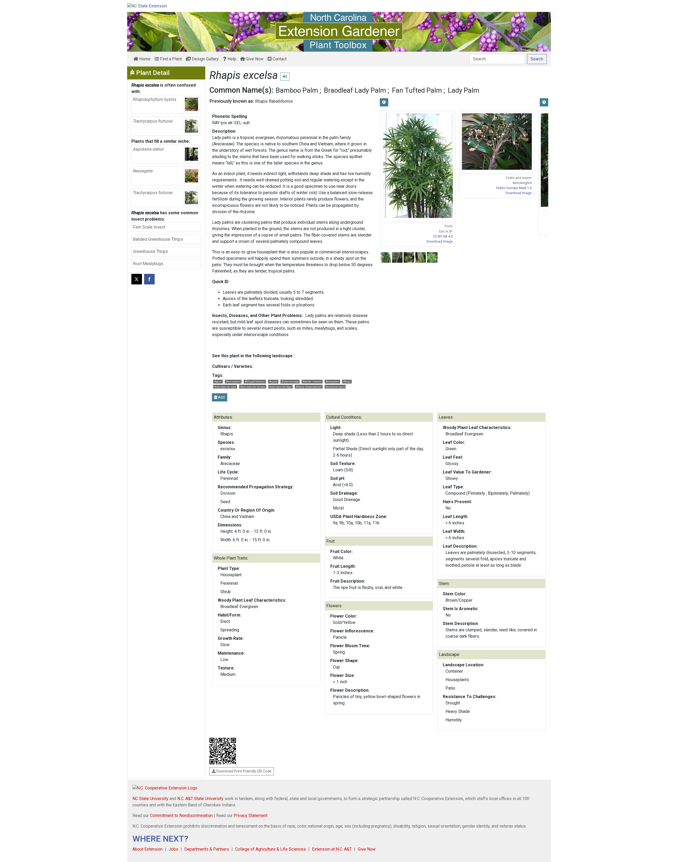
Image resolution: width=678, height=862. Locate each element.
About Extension (147, 849)
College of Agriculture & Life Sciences (270, 849)
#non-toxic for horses (252, 386)
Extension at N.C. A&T (332, 849)
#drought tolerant (255, 381)
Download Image (440, 241)
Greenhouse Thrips (150, 251)
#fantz (347, 381)
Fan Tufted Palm (417, 90)
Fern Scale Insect (149, 227)
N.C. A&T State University (200, 798)
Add (221, 397)
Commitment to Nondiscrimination (181, 815)
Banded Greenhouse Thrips (158, 239)
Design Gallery (205, 58)
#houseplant (233, 381)
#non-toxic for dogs (280, 386)
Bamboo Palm (297, 90)
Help (231, 58)
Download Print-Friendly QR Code (243, 771)
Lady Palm (463, 90)
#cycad (273, 381)
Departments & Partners (206, 849)
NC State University (150, 798)
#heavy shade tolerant (309, 386)
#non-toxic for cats (225, 386)
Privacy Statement (250, 815)
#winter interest (312, 381)
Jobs (173, 849)
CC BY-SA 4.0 (443, 236)
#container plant (335, 386)
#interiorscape (290, 381)
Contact (279, 58)
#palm (218, 381)
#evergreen (332, 381)
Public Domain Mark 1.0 (514, 188)
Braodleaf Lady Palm (355, 90)
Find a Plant (170, 58)
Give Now (254, 58)
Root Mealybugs (148, 263)
